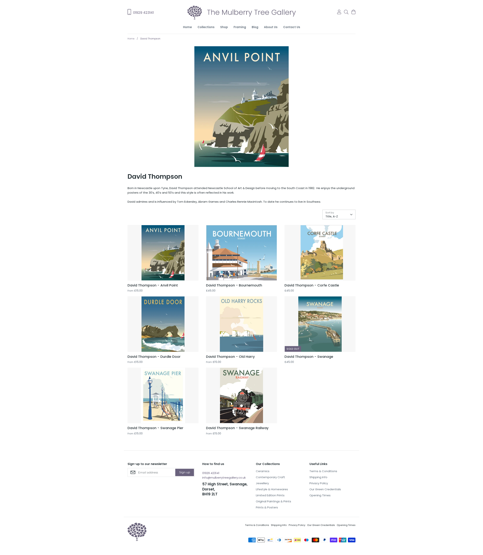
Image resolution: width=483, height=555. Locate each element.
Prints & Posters (267, 507)
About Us (271, 27)
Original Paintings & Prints (273, 501)
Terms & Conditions (323, 471)
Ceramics (262, 471)
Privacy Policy (318, 483)
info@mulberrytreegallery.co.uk (224, 478)
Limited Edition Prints (270, 495)
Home (187, 27)
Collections (206, 27)
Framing (240, 27)
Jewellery (262, 483)
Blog (255, 27)
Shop (224, 27)
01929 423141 (210, 473)
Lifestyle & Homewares (272, 489)
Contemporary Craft (270, 477)
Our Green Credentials (325, 489)
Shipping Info (318, 477)
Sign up (184, 472)
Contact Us (291, 27)
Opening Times (320, 495)
